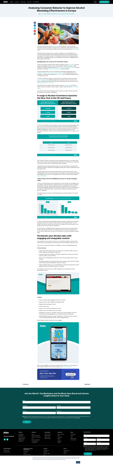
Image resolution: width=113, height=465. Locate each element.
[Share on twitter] (35, 28)
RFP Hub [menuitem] (59, 438)
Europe (61, 13)
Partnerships (23, 1)
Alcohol (57, 13)
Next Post (87, 384)
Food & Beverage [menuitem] (35, 441)
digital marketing (51, 13)
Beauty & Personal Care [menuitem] (36, 435)
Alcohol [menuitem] (33, 434)
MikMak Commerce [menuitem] (22, 438)
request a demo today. (67, 366)
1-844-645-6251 (6, 450)
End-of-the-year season (69, 13)
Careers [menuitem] (72, 435)
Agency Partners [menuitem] (47, 435)
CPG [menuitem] (32, 438)
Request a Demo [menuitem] (73, 438)
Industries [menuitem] (34, 432)
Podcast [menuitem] (59, 442)
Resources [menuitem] (60, 432)
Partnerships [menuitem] (47, 432)
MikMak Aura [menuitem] (21, 441)
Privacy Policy (77, 417)
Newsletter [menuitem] (59, 441)
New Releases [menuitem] (21, 434)
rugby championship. (42, 175)
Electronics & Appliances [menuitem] (36, 439)
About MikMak (36, 1)
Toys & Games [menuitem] (34, 442)
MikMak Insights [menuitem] (21, 439)
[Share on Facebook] (35, 23)
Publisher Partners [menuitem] (48, 438)
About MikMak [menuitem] (73, 434)
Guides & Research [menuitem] (61, 434)
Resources (29, 1)
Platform (11, 1)
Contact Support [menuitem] (73, 439)
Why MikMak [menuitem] (21, 435)
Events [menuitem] (59, 439)
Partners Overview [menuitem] (48, 434)
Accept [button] (78, 462)
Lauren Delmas (43, 13)
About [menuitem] (72, 432)
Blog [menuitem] (58, 435)
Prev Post (25, 384)
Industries (17, 1)
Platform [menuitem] (20, 432)
